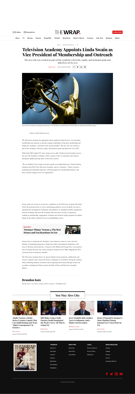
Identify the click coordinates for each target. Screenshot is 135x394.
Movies (30, 38)
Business (109, 38)
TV (23, 38)
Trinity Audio (39, 133)
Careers (52, 358)
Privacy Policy (91, 351)
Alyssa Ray (45, 329)
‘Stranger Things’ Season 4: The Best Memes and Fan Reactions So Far (42, 231)
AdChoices (90, 354)
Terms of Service (92, 348)
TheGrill (57, 38)
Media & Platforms (68, 45)
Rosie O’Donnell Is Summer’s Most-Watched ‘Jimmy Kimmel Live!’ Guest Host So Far (110, 321)
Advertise (53, 351)
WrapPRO (47, 38)
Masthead (53, 361)
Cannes (108, 348)
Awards (38, 38)
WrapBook (53, 368)
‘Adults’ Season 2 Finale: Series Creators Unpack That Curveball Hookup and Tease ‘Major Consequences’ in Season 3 (24, 323)
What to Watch (78, 38)
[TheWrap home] (67, 32)
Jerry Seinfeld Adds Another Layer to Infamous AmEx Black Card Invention (81, 320)
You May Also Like (67, 295)
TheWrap (53, 344)
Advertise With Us (111, 361)
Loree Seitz (17, 331)
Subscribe (117, 32)
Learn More (72, 354)
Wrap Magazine (112, 344)
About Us (53, 348)
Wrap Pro (72, 344)
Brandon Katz (52, 67)
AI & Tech (99, 38)
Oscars (108, 358)
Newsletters (30, 32)
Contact (52, 354)
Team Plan (72, 351)
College (108, 351)
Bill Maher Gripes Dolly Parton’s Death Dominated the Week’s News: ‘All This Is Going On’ (53, 321)
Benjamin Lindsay (74, 326)
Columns (90, 38)
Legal (89, 344)
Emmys (108, 354)
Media (117, 38)
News (17, 38)
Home (59, 45)
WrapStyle (66, 38)
